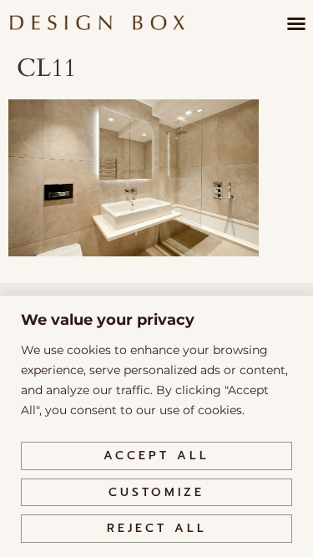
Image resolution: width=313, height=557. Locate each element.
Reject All (157, 528)
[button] (296, 23)
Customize (156, 492)
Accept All (156, 455)
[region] (156, 426)
